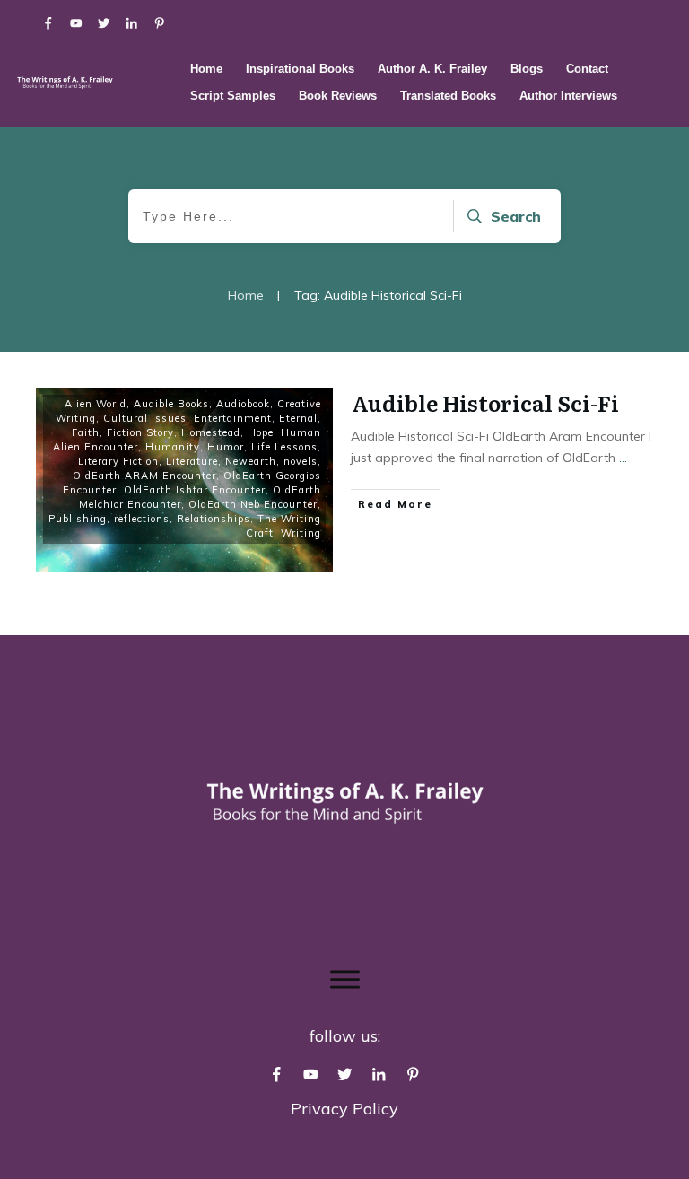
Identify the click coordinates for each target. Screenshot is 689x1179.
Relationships (213, 518)
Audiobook (243, 403)
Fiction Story (140, 432)
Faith (86, 432)
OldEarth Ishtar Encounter (195, 490)
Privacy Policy (344, 1108)
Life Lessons (284, 447)
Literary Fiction (118, 461)
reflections (142, 518)
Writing (301, 533)
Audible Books (171, 403)
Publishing (77, 518)
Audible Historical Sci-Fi (485, 402)
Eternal (298, 418)
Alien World (95, 403)
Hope (261, 432)
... (623, 458)
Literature (192, 461)
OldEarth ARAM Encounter (144, 475)
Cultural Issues (145, 418)
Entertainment (233, 418)
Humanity (172, 447)
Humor (225, 447)
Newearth (250, 461)
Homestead (210, 432)
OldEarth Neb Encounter (253, 504)
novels (300, 461)
